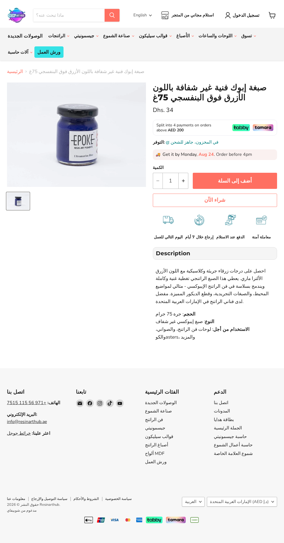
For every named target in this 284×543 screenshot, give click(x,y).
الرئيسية (15, 71)
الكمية (158, 167)
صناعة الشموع (117, 36)
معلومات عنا (16, 498)
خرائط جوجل (19, 433)
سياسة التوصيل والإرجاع (49, 498)
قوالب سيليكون (153, 36)
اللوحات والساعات (216, 36)
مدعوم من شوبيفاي (22, 510)
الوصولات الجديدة (25, 36)
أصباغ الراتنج (156, 445)
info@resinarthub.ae (27, 422)
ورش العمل (48, 52)
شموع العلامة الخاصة (233, 454)
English (140, 15)
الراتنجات (57, 36)
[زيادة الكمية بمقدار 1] (183, 181)
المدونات (222, 411)
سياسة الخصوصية (118, 498)
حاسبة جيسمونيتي (230, 437)
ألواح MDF (154, 454)
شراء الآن (214, 200)
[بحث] (112, 15)
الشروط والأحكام (86, 498)
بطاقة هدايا (224, 420)
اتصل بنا (221, 403)
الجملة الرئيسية (228, 428)
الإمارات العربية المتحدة (239, 501)
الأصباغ (183, 36)
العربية (190, 501)
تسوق (247, 36)
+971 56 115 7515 (26, 403)
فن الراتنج (154, 420)
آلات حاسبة (18, 52)
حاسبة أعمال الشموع (233, 445)
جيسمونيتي (84, 36)
